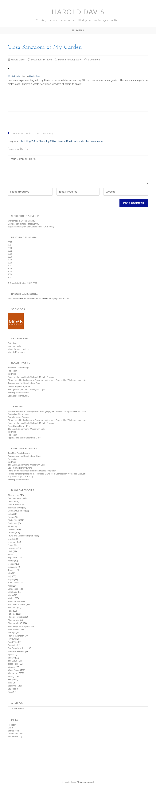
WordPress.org (15, 736)
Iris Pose (12, 374)
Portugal (11, 632)
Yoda (10, 683)
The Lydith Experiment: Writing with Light (26, 389)
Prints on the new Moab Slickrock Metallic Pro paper (32, 377)
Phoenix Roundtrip (16, 617)
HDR (10, 551)
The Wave (12, 661)
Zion (10, 692)
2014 (10, 274)
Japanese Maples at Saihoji (20, 476)
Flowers (62, 59)
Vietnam (11, 667)
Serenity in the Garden (18, 392)
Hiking (11, 561)
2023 (10, 248)
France (11, 532)
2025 (10, 242)
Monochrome (14, 601)
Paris (10, 611)
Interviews (12, 567)
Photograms (13, 620)
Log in (10, 728)
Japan (11, 579)
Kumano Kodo (14, 346)
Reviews (12, 639)
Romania (12, 645)
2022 (10, 251)
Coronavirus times (16, 511)
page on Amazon (61, 298)
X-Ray (11, 679)
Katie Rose (13, 582)
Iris (9, 573)
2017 (10, 265)
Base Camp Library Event (20, 386)
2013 (10, 277)
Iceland (11, 564)
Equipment (13, 523)
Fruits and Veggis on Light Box (22, 536)
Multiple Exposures (16, 352)
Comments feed (15, 733)
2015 (10, 271)
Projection (12, 371)
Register (12, 725)
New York (12, 607)
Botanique (12, 343)
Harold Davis (78, 15)
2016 (10, 268)
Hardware (12, 548)
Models (11, 598)
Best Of (11, 501)
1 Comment (94, 59)
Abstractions (13, 495)
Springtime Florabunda (18, 396)
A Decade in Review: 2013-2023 (22, 283)
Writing (11, 676)
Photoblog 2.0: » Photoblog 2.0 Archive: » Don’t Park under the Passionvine (61, 141)
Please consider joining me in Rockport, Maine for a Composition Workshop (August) (47, 380)
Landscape (13, 589)
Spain (10, 654)
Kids (10, 586)
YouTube (12, 689)
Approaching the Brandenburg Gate (24, 383)
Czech (11, 517)
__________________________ (22, 280)
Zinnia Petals (14, 76)
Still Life (11, 658)
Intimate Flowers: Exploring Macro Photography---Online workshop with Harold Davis (47, 411)
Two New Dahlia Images (19, 367)
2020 (10, 257)
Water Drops (14, 670)
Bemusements (14, 498)
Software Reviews (16, 651)
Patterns (12, 614)
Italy (10, 576)
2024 (10, 245)
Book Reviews (14, 504)
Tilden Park (13, 664)
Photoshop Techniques (18, 626)
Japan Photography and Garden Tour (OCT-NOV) (31, 227)
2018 (10, 263)
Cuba (10, 514)
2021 (10, 254)
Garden (11, 539)
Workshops (13, 673)
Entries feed (13, 731)
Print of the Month (16, 636)
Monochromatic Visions (18, 349)
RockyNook (13, 298)
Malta (10, 595)
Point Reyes (13, 629)
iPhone (11, 570)
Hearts (11, 554)
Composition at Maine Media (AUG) (24, 224)
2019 (10, 260)
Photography (74, 59)
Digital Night (13, 520)
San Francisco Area (17, 648)
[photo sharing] (8, 68)
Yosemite (12, 686)
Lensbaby (12, 592)
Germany (12, 542)
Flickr (10, 526)
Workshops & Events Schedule (22, 221)
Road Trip (12, 642)
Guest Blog (13, 545)
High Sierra (13, 557)
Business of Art (15, 508)
